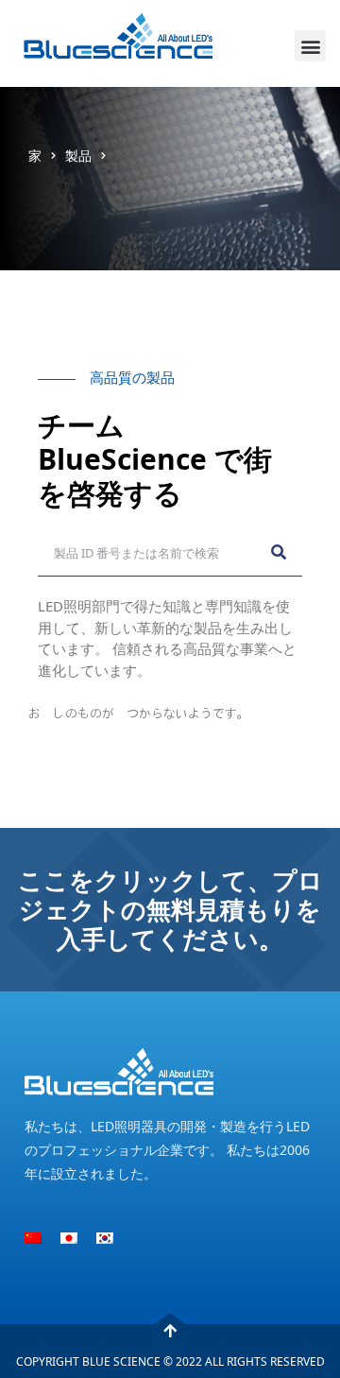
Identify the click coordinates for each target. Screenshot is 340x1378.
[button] (310, 45)
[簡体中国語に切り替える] (33, 1237)
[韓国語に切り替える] (105, 1237)
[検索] (278, 552)
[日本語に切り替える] (69, 1237)
